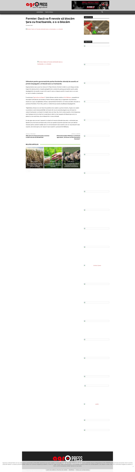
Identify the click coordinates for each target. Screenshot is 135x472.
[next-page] (29, 171)
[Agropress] (36, 5)
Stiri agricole (34, 161)
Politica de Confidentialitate (82, 469)
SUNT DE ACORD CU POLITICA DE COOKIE (56, 469)
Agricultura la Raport (39, 97)
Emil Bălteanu (67, 97)
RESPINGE (71, 469)
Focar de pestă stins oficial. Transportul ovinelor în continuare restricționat (71, 165)
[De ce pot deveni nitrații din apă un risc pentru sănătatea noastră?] (53, 157)
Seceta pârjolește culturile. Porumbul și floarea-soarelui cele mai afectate (35, 165)
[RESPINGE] (133, 466)
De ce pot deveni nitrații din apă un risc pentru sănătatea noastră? (53, 165)
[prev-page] (27, 171)
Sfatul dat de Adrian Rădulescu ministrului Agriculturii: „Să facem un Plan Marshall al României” (68, 137)
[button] (102, 12)
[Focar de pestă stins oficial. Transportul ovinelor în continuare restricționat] (71, 157)
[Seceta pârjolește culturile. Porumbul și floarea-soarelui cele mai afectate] (35, 157)
